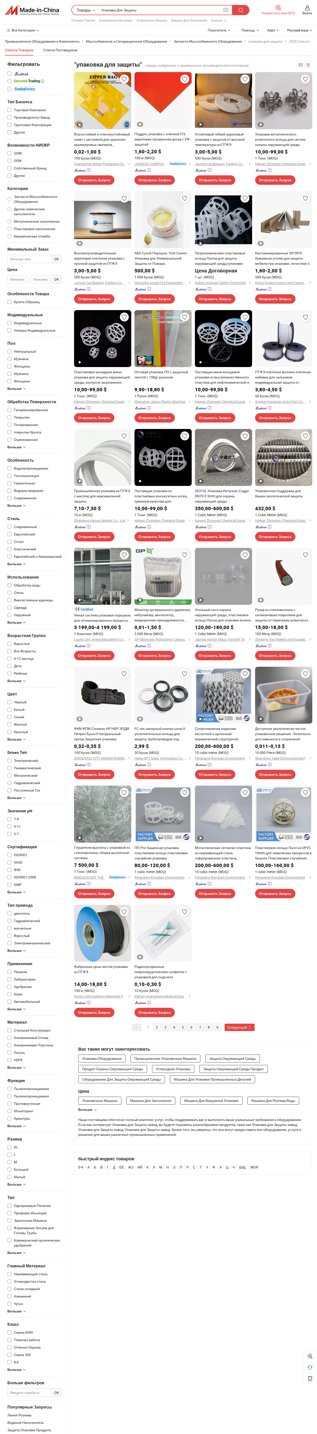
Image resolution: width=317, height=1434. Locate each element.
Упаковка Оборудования (102, 1058)
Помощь (248, 30)
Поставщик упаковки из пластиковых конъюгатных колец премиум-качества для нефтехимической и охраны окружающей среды (160, 496)
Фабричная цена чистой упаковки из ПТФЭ (101, 969)
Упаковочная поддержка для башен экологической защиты (279, 493)
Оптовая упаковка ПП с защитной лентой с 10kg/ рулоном (161, 374)
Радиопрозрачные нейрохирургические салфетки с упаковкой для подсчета (160, 971)
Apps (271, 30)
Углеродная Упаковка (173, 1068)
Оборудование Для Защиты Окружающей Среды (121, 1079)
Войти (307, 13)
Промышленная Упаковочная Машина (165, 1058)
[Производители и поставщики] (32, 10)
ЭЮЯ (254, 1167)
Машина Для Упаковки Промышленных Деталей (212, 1079)
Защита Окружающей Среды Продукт (233, 1068)
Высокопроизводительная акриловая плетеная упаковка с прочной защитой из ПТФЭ (99, 258)
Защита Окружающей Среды (232, 1058)
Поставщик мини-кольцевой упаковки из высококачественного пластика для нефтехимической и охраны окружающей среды (222, 377)
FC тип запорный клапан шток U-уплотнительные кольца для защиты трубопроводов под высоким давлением (160, 734)
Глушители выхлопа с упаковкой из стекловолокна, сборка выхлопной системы (102, 852)
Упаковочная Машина (151, 20)
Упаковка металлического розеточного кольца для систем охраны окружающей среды (280, 139)
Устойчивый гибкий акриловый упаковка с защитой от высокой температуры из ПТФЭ (220, 139)
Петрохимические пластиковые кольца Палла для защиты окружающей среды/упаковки (220, 258)
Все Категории (23, 30)
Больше (85, 1110)
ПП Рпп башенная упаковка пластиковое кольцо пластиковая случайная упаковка (161, 852)
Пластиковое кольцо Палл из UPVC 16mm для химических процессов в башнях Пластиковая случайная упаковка (283, 853)
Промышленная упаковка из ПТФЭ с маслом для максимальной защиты (102, 496)
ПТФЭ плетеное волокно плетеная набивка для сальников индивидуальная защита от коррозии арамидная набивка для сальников (283, 377)
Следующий (237, 1027)
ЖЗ (130, 1167)
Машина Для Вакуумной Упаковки (211, 1100)
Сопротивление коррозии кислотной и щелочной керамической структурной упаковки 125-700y (216, 734)
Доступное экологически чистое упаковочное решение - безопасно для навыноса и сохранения (283, 733)
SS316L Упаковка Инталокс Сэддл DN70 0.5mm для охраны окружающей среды (222, 496)
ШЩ (242, 1167)
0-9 (80, 1167)
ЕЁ (121, 1167)
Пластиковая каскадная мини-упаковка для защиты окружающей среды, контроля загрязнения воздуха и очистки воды (102, 377)
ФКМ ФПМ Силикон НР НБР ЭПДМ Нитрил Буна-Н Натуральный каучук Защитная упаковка (101, 733)
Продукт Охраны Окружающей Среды (112, 1068)
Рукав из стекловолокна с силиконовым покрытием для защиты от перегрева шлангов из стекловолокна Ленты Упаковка (281, 615)
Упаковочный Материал (115, 20)
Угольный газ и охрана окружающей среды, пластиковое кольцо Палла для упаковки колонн (223, 614)
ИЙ (139, 1167)
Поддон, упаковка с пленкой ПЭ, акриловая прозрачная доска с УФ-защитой (162, 139)
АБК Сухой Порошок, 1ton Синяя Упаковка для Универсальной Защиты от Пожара (160, 258)
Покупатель (217, 30)
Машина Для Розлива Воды (273, 1100)
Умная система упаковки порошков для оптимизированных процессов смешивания (102, 618)
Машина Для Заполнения (189, 20)
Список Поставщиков (60, 50)
